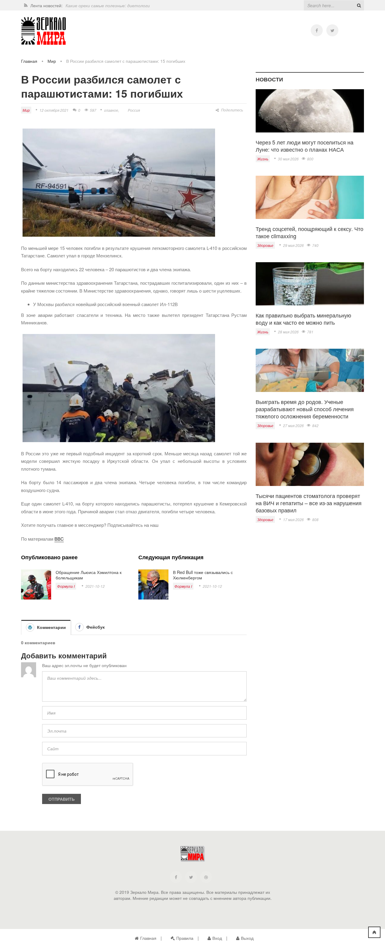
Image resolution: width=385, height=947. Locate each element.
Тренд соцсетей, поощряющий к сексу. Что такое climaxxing (309, 232)
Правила (184, 938)
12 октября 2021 (54, 110)
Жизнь (262, 158)
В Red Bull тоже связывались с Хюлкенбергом (203, 574)
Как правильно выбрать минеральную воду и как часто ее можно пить (303, 318)
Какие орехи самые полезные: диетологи (108, 5)
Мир (52, 61)
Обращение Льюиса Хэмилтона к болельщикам (89, 574)
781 (310, 331)
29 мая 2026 (293, 245)
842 (315, 425)
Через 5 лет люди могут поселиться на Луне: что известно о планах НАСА (304, 145)
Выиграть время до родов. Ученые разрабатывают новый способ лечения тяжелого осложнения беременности (305, 409)
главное (111, 110)
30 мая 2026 (288, 158)
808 (315, 519)
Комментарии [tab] (51, 627)
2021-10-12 (95, 586)
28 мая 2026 (288, 331)
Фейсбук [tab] (95, 627)
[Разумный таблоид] (43, 31)
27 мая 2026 (293, 425)
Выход (247, 938)
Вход (217, 938)
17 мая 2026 (293, 519)
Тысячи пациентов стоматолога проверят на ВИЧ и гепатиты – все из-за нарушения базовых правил (309, 503)
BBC (59, 539)
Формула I (66, 586)
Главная (29, 61)
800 (310, 158)
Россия (134, 110)
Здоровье (265, 245)
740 (315, 245)
